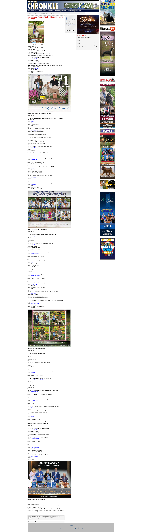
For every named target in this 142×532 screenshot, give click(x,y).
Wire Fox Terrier (34, 284)
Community (78, 10)
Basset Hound (34, 159)
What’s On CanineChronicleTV (47, 13)
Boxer (32, 262)
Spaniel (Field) (34, 147)
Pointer (32, 139)
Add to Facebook (71, 18)
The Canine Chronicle (79, 528)
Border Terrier (33, 293)
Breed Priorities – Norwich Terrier (84, 37)
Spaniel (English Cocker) (36, 130)
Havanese (33, 372)
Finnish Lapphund (34, 456)
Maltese (32, 354)
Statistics (57, 10)
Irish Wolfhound (34, 177)
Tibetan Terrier (34, 407)
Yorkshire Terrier (34, 363)
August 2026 (69, 27)
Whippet (32, 168)
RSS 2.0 (51, 517)
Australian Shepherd (35, 438)
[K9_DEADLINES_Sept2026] (107, 189)
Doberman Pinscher (35, 253)
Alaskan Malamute (35, 244)
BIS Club (63, 10)
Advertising (71, 10)
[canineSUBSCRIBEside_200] (107, 259)
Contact (36, 13)
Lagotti (36, 68)
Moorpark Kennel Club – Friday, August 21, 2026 (87, 45)
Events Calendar (32, 10)
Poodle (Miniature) (34, 400)
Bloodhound (33, 184)
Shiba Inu (33, 416)
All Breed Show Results (53, 516)
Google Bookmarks (71, 19)
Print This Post (70, 23)
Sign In (71, 525)
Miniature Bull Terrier (35, 303)
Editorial (50, 10)
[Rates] (107, 133)
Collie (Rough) (34, 58)
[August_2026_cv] (107, 25)
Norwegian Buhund (35, 447)
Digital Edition (42, 10)
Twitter (69, 21)
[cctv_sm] (107, 30)
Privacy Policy (62, 528)
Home (30, 13)
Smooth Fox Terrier (35, 275)
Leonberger (33, 235)
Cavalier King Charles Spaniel (37, 379)
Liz (36, 516)
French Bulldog (34, 391)
